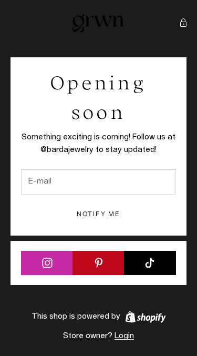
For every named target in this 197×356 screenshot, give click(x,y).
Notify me (98, 214)
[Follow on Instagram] (47, 262)
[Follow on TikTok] (150, 262)
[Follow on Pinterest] (98, 262)
